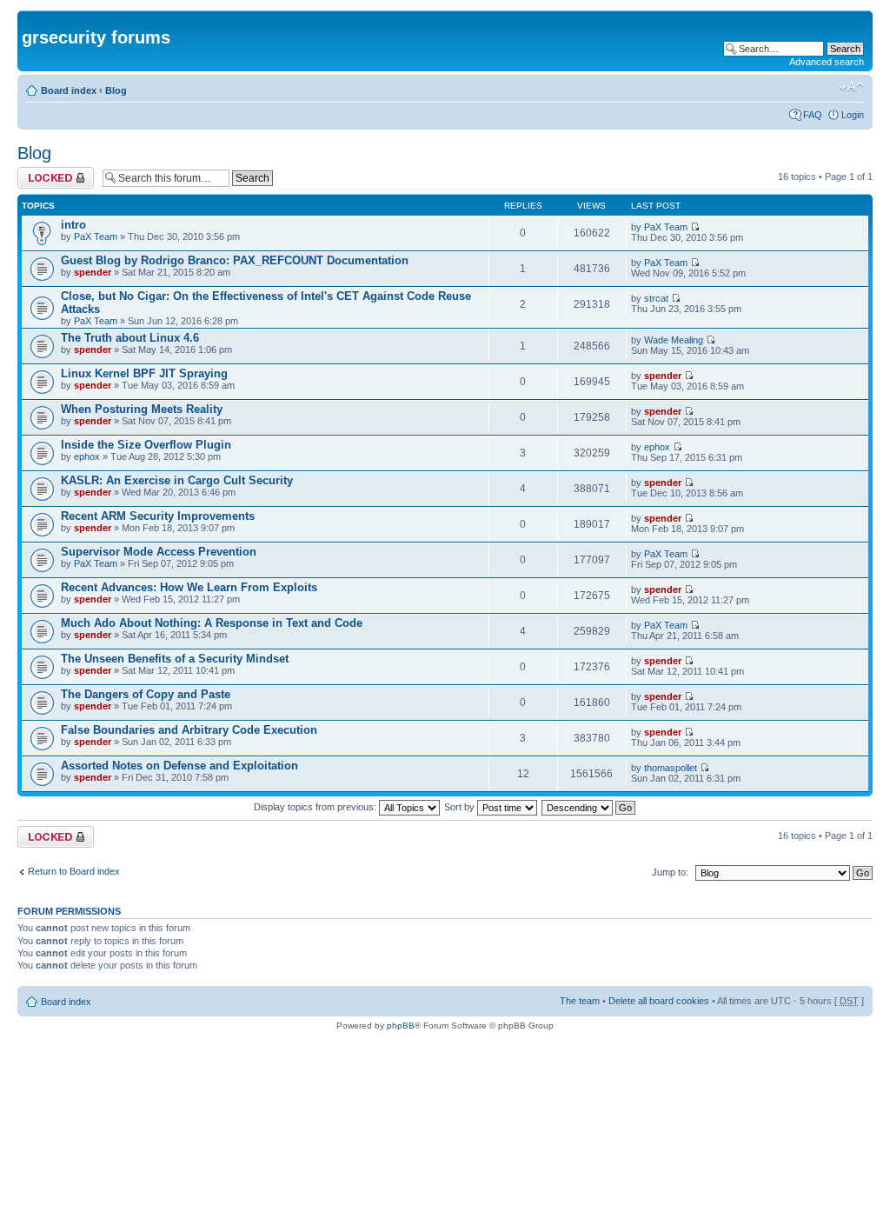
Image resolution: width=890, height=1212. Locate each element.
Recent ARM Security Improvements (158, 516)
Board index (68, 90)
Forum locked (46, 172)
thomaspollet (670, 767)
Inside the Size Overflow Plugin (146, 444)
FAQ (812, 115)
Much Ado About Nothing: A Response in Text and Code (211, 622)
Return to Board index (74, 871)
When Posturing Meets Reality (141, 409)
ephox (87, 456)
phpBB (401, 1025)
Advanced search (826, 62)
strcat (656, 298)
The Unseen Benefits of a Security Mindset (175, 658)
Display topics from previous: (316, 807)
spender (92, 272)
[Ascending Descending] (589, 807)
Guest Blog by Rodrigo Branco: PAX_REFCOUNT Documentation (234, 260)
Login (852, 115)
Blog (116, 90)
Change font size (851, 87)
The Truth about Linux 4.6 (130, 337)
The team (580, 1001)
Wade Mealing (673, 340)
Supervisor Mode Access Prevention (158, 551)
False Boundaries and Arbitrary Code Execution (189, 729)
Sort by (460, 807)
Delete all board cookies (658, 1001)
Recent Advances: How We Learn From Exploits (189, 587)
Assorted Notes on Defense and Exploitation (179, 765)
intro (73, 224)
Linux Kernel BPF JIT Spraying (144, 373)
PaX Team (95, 236)
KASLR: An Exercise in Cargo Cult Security (177, 480)
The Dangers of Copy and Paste (145, 694)
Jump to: (670, 872)
